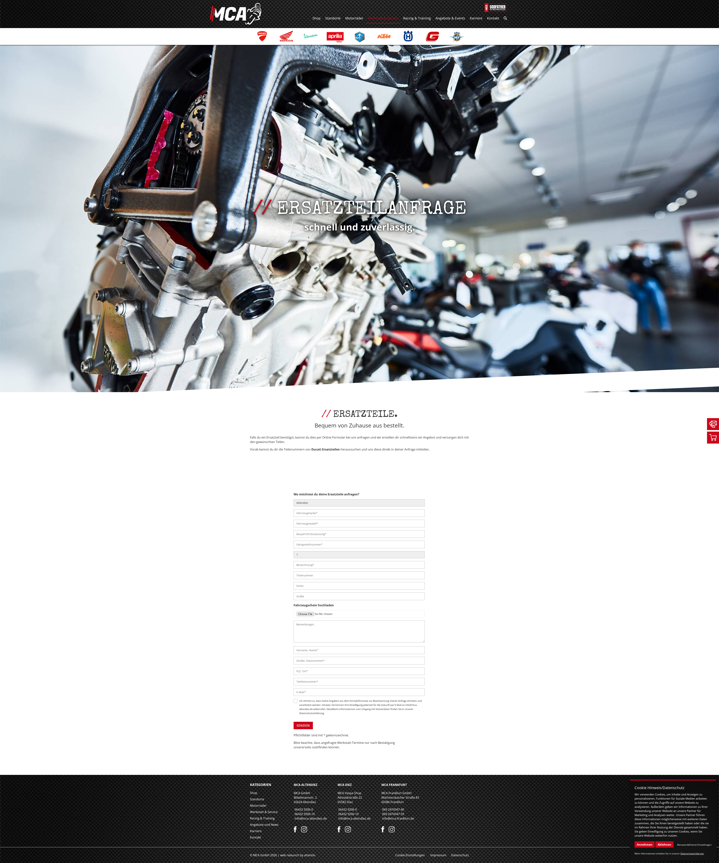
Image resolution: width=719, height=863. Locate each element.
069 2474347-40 (393, 809)
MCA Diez (345, 785)
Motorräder (354, 18)
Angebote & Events (450, 18)
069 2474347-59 (393, 814)
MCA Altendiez (305, 785)
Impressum (438, 855)
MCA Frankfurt (394, 785)
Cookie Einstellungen (410, 855)
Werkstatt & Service (383, 18)
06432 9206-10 (305, 814)
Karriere (476, 18)
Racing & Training (417, 18)
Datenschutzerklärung (311, 713)
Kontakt (493, 18)
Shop (317, 18)
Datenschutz (460, 855)
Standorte (333, 18)
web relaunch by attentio (297, 855)
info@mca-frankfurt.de (398, 818)
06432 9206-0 (304, 809)
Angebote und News (264, 825)
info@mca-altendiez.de (311, 818)
